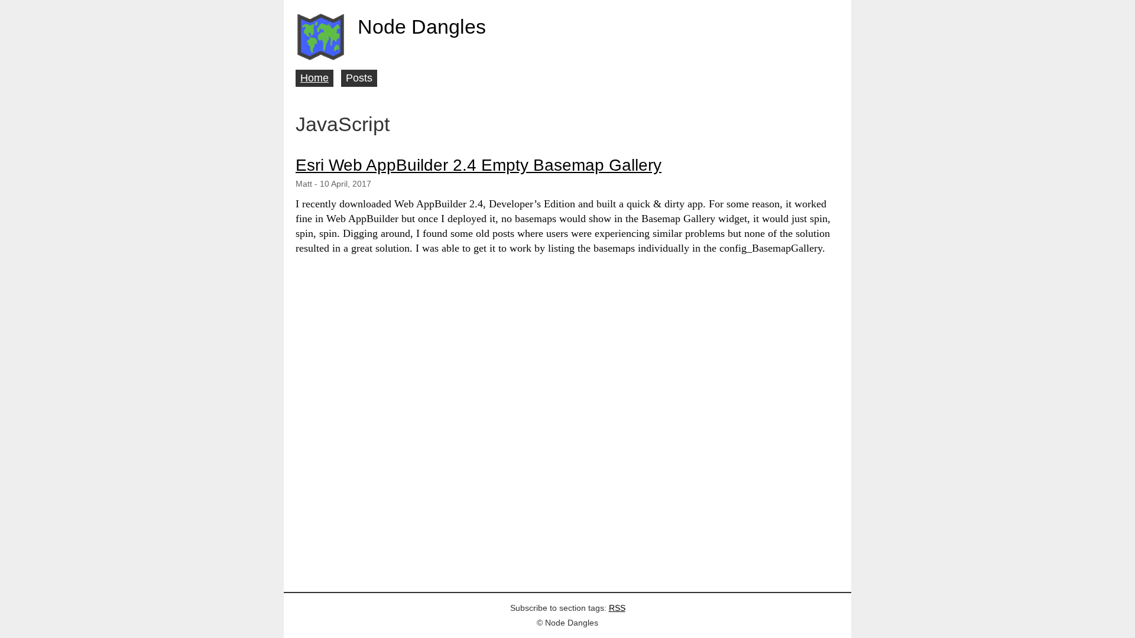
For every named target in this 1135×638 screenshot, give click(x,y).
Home (314, 78)
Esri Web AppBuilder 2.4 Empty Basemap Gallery (478, 165)
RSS (617, 608)
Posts (359, 78)
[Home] (321, 37)
